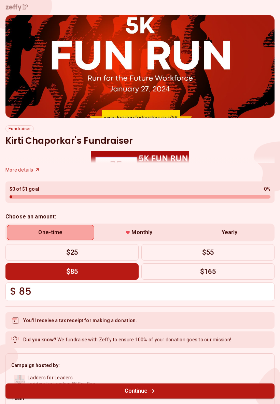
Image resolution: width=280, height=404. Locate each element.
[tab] (50, 232)
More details (19, 170)
